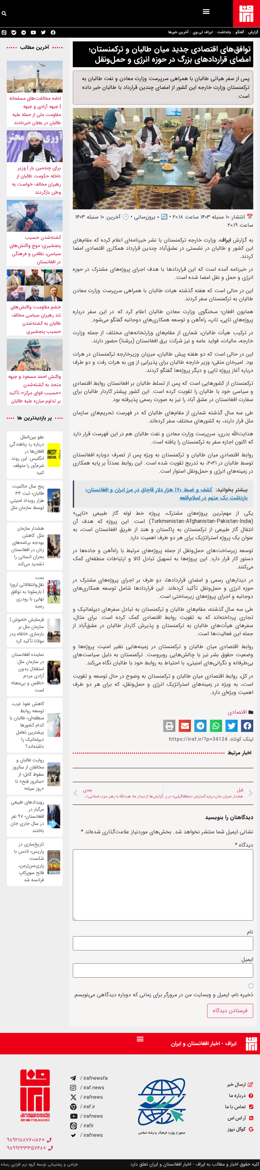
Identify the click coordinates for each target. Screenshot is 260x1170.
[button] (206, 11)
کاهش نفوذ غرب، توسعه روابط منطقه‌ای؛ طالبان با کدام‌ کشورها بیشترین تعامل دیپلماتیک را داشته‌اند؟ (27, 725)
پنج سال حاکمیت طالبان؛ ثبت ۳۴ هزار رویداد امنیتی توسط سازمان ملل (27, 500)
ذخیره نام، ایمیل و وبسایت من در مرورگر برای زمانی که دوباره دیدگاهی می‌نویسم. (163, 995)
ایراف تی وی (203, 32)
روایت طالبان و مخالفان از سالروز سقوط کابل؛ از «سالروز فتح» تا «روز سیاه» (28, 774)
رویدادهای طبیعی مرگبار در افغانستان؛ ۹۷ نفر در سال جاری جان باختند (27, 816)
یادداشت (224, 32)
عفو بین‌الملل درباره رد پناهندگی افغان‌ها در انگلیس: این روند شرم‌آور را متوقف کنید (26, 455)
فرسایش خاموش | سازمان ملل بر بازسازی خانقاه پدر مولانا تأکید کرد (26, 630)
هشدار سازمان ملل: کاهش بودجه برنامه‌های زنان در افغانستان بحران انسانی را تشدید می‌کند (27, 546)
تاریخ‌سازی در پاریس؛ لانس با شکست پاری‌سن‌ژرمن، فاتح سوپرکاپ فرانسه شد (29, 862)
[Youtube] (33, 33)
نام (250, 932)
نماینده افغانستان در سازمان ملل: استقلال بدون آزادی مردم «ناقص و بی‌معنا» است (27, 672)
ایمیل (247, 959)
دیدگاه (244, 845)
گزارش (253, 32)
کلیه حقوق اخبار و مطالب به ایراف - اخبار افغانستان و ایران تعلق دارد (194, 1164)
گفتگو (239, 32)
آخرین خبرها (178, 32)
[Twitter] (43, 33)
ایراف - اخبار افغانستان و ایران (203, 1043)
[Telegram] (24, 33)
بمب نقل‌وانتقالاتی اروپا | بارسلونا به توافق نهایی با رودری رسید (27, 592)
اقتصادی (237, 712)
